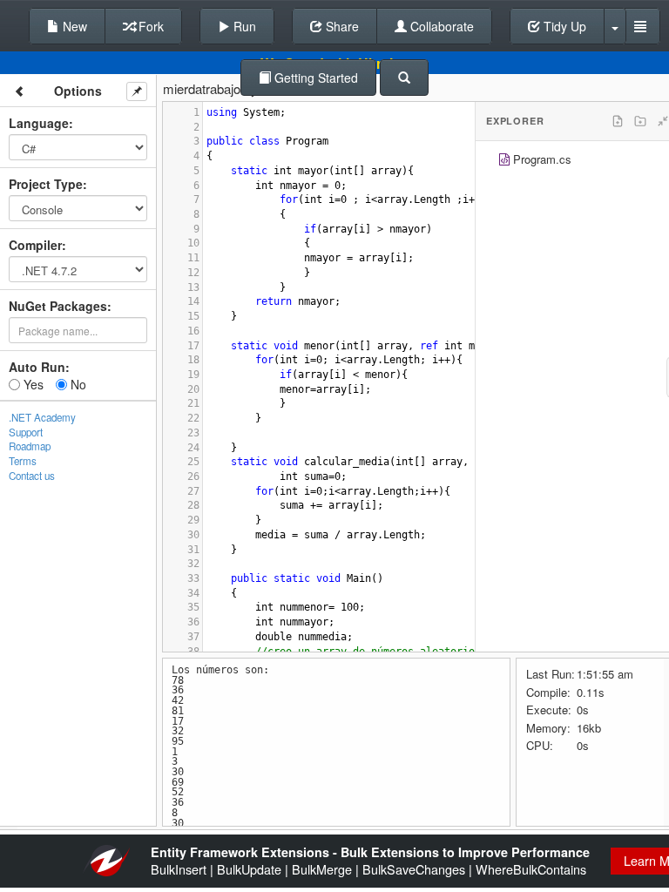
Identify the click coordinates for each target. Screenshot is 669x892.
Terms (23, 461)
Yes (32, 384)
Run (243, 26)
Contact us (32, 476)
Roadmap (30, 446)
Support (26, 432)
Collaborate (440, 26)
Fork (149, 26)
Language (39, 123)
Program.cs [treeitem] (542, 159)
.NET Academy (42, 417)
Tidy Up (563, 26)
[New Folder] (640, 121)
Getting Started (314, 77)
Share (340, 26)
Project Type (46, 184)
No (76, 384)
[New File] (617, 121)
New (73, 26)
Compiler (35, 244)
